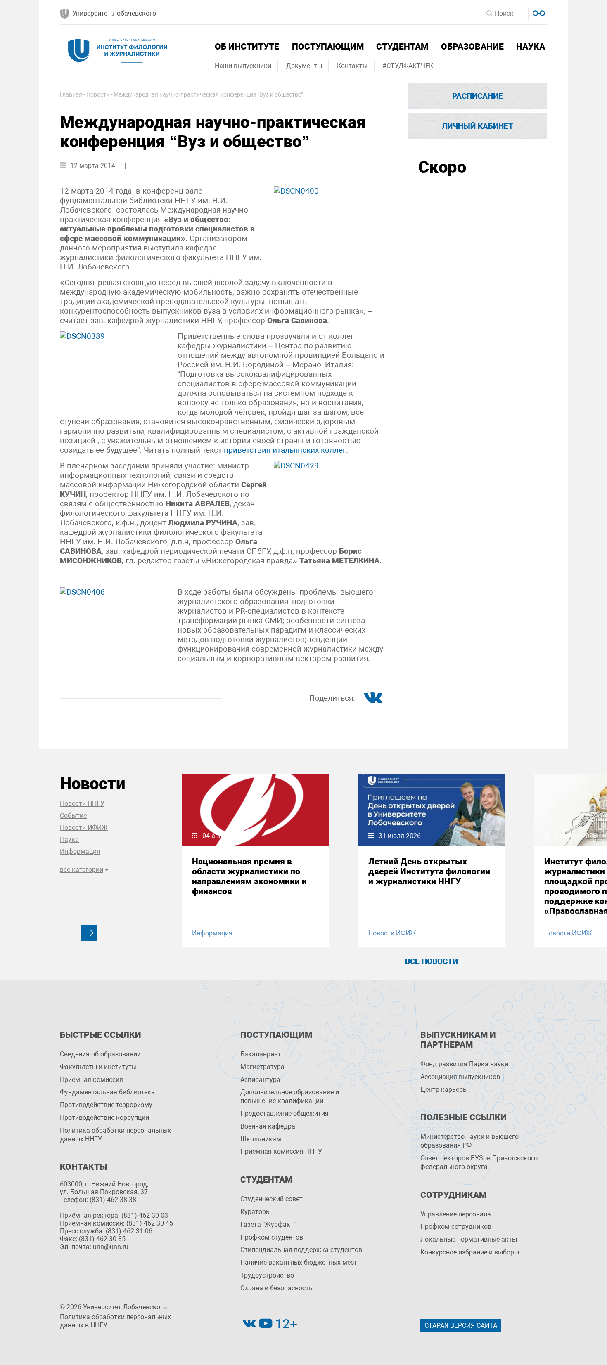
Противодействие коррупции (104, 1118)
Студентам (402, 47)
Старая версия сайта (460, 1326)
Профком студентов (271, 1237)
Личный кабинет (477, 126)
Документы (304, 66)
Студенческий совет (271, 1199)
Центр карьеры (444, 1089)
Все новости (431, 961)
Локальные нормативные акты (468, 1239)
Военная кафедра (267, 1126)
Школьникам (260, 1139)
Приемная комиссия (91, 1080)
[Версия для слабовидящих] (538, 12)
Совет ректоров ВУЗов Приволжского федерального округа (479, 1162)
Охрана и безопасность (276, 1288)
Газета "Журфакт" (268, 1224)
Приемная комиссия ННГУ (281, 1151)
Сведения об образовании (100, 1054)
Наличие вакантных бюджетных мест (298, 1262)
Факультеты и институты (98, 1067)
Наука (530, 47)
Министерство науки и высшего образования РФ (469, 1141)
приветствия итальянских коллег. (286, 450)
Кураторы (255, 1212)
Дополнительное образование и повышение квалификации (289, 1096)
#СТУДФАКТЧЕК (407, 66)
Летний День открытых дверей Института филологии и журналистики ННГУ (429, 871)
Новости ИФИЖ (84, 827)
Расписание (477, 96)
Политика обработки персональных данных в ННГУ (115, 1321)
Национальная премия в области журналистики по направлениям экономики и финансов (249, 876)
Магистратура (262, 1067)
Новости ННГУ (82, 804)
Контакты (352, 66)
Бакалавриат (260, 1054)
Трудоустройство (267, 1275)
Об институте (247, 47)
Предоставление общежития (284, 1113)
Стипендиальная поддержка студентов (301, 1250)
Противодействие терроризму (106, 1105)
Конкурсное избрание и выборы (469, 1252)
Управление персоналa (455, 1214)
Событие (73, 815)
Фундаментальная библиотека (107, 1092)
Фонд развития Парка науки (464, 1064)
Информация (80, 851)
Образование (472, 47)
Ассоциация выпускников (460, 1077)
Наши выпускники (243, 66)
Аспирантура (260, 1080)
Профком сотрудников (455, 1226)
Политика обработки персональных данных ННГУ (115, 1134)
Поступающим (328, 47)
